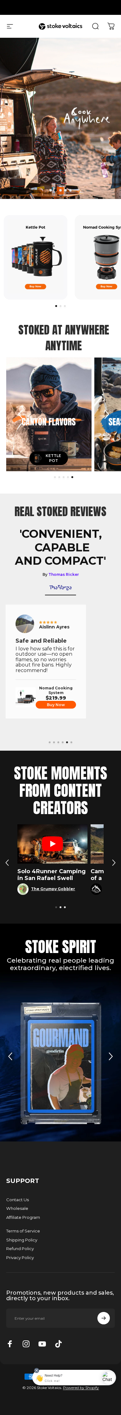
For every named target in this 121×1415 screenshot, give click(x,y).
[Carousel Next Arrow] (106, 414)
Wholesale (17, 1208)
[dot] (50, 190)
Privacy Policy (20, 1257)
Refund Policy (20, 1248)
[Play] (52, 843)
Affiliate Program (23, 1217)
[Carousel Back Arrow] (20, 414)
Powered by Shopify (81, 1387)
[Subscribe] (103, 1318)
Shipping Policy (21, 1239)
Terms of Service (23, 1230)
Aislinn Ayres (54, 627)
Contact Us (17, 1199)
